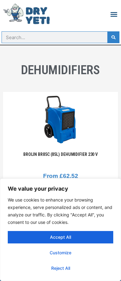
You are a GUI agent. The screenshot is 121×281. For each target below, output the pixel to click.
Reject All (60, 268)
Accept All (60, 237)
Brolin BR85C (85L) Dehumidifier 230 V (60, 154)
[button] (113, 14)
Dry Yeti (37, 15)
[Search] (113, 37)
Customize (60, 252)
